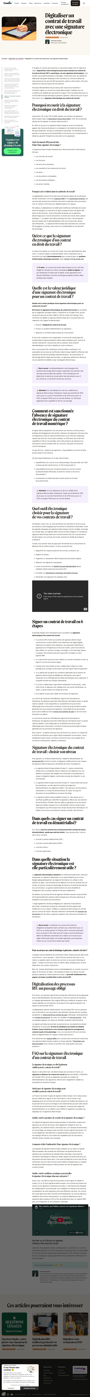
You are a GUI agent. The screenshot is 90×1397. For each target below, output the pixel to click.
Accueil (4, 58)
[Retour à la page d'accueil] (8, 2)
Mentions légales (37, 1394)
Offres (31, 3)
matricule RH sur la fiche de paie (55, 1015)
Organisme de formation (21, 1394)
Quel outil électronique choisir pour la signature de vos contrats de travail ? (12, 92)
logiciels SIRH (59, 199)
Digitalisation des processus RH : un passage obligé (12, 116)
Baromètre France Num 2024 (59, 119)
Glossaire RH (47, 1378)
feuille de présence (42, 1017)
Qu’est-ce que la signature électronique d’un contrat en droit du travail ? (12, 75)
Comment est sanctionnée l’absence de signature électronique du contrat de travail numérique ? (11, 86)
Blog (45, 1375)
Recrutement (62, 1373)
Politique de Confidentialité (49, 1394)
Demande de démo (63, 1375)
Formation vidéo (48, 1380)
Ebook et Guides (48, 1373)
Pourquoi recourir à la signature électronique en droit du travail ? (11, 69)
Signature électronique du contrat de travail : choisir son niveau (11, 101)
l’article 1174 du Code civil (74, 259)
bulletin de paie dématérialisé (65, 566)
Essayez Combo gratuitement (12, 151)
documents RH (37, 761)
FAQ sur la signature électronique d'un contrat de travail (11, 121)
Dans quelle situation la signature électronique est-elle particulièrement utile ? (11, 112)
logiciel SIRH (51, 1038)
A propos (60, 1370)
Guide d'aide (47, 1383)
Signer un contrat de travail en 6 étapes (12, 96)
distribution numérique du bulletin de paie (62, 573)
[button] (17, 3)
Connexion (55, 3)
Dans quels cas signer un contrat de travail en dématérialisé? (11, 107)
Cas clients (47, 1370)
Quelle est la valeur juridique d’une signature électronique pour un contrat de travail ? (12, 80)
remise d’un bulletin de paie (63, 712)
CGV (29, 1394)
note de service (75, 1017)
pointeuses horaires (77, 199)
